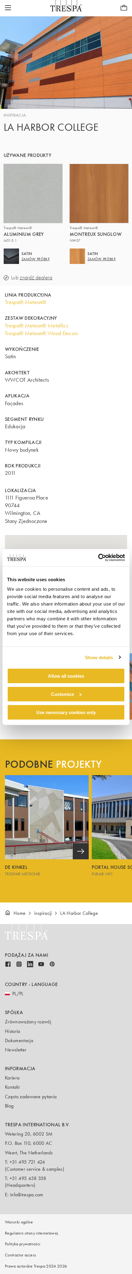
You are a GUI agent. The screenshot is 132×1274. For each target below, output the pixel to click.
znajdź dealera (36, 277)
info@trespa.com (26, 1195)
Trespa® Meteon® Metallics (36, 325)
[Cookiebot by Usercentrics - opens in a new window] (98, 558)
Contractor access (20, 1255)
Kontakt (12, 1087)
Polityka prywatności (22, 1244)
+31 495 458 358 (28, 1178)
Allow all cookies (66, 676)
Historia (12, 1031)
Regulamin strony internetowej (31, 1233)
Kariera (12, 1078)
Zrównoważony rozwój (28, 1022)
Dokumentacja (19, 1040)
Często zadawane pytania (30, 1096)
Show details (99, 657)
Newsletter (15, 1050)
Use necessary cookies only (66, 712)
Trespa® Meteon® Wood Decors (41, 333)
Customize (62, 694)
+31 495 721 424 (27, 1162)
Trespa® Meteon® (25, 302)
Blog (9, 1106)
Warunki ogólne (19, 1222)
